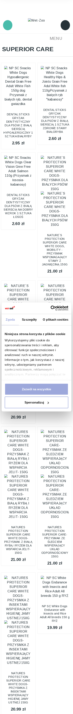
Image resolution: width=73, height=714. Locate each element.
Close (7, 15)
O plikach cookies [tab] (55, 319)
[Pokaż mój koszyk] (65, 25)
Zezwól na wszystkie (36, 389)
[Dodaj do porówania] (29, 69)
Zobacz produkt (18, 106)
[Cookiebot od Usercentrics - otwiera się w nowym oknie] (51, 308)
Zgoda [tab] (10, 319)
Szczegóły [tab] (29, 319)
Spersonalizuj (34, 402)
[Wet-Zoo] (36, 20)
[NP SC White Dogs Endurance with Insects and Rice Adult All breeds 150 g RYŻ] (55, 587)
